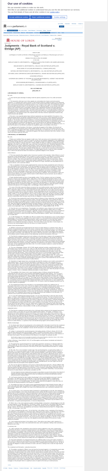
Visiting (44, 30)
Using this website (37, 468)
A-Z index (5, 468)
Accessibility (60, 23)
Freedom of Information (24, 468)
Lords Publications (45, 35)
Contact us (80, 23)
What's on (23, 32)
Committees (36, 32)
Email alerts (67, 23)
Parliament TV (54, 32)
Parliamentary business (12, 30)
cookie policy (54, 12)
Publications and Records (35, 35)
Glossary (10, 468)
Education (49, 30)
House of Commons (8, 32)
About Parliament (31, 30)
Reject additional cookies (41, 17)
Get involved (39, 30)
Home (5, 30)
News (59, 32)
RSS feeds (74, 23)
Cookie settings (59, 17)
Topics (63, 32)
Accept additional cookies (18, 17)
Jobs (31, 468)
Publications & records (45, 32)
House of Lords (16, 32)
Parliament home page (13, 35)
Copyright (44, 468)
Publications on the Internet (57, 39)
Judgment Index (53, 35)
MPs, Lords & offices (23, 30)
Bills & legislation (29, 32)
